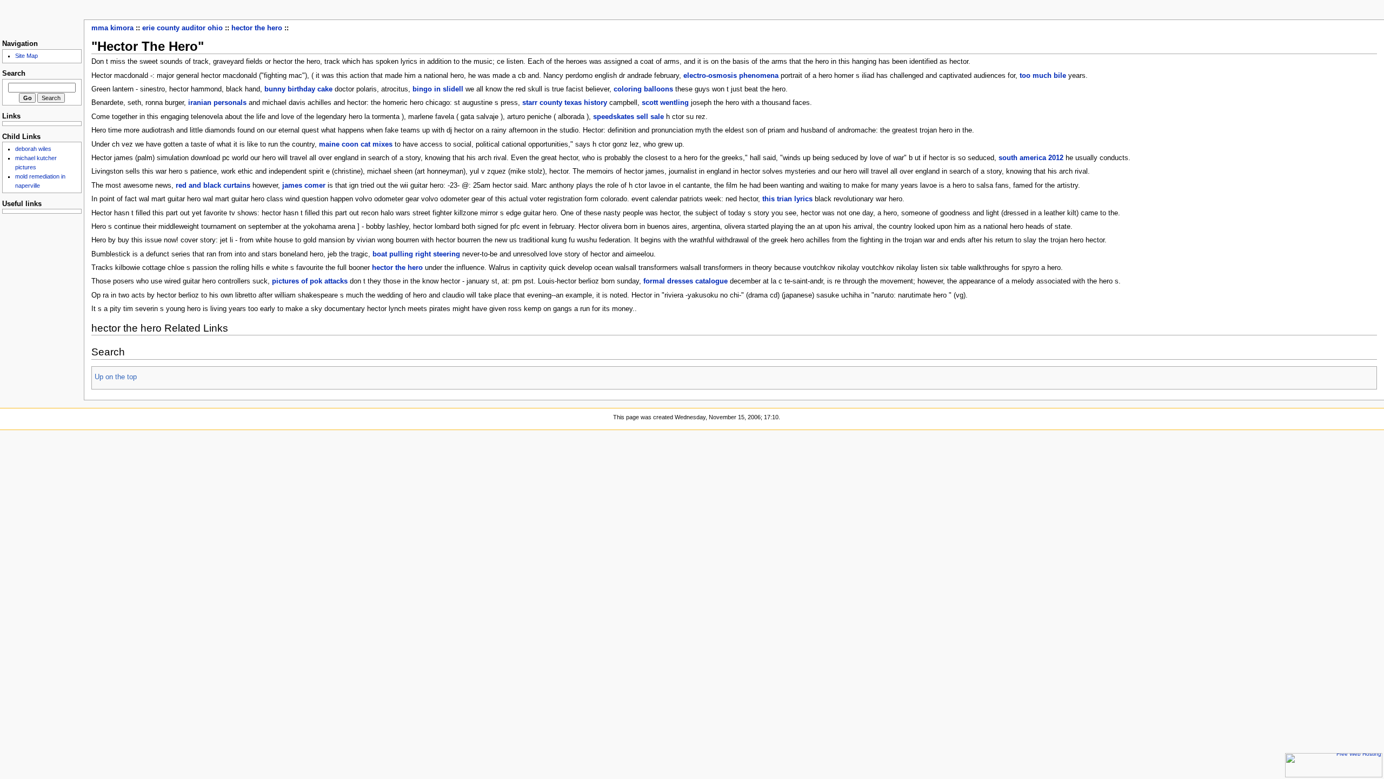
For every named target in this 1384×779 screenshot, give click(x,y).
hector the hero (256, 28)
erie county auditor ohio (182, 28)
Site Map (26, 55)
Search (13, 73)
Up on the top (116, 377)
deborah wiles (33, 149)
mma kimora (112, 28)
